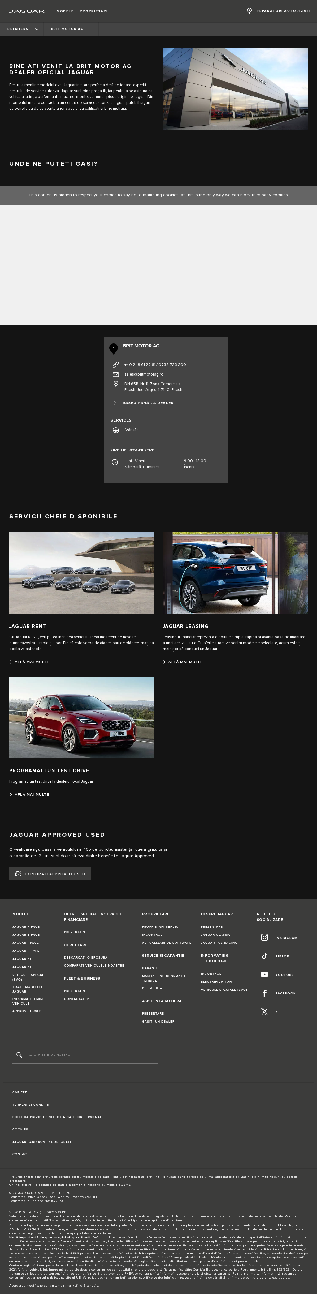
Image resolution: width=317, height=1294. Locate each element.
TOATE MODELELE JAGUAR (27, 989)
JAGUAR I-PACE (25, 943)
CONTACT (20, 1154)
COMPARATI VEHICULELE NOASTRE (94, 966)
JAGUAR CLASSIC (216, 935)
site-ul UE (73, 1277)
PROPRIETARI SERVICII (161, 927)
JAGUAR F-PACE (26, 927)
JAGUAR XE (22, 959)
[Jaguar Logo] (27, 11)
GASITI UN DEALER (158, 1022)
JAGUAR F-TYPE (26, 951)
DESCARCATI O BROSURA (86, 958)
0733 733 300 (172, 364)
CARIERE (19, 1092)
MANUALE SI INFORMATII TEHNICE (163, 978)
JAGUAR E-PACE (26, 935)
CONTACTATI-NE (78, 999)
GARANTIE (151, 968)
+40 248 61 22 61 (139, 364)
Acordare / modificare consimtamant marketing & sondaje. (54, 1286)
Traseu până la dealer (147, 403)
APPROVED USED (27, 1011)
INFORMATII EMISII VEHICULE (28, 1001)
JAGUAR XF (22, 967)
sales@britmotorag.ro (143, 374)
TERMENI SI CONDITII (31, 1105)
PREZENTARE (75, 932)
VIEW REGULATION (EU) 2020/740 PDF (38, 1212)
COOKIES (20, 1129)
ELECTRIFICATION (216, 982)
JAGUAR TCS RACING (219, 943)
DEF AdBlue (152, 988)
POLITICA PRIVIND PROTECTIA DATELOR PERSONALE (58, 1117)
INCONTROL (152, 935)
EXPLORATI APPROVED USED (55, 874)
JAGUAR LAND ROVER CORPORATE (42, 1142)
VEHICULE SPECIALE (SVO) (30, 977)
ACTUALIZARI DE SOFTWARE (167, 943)
